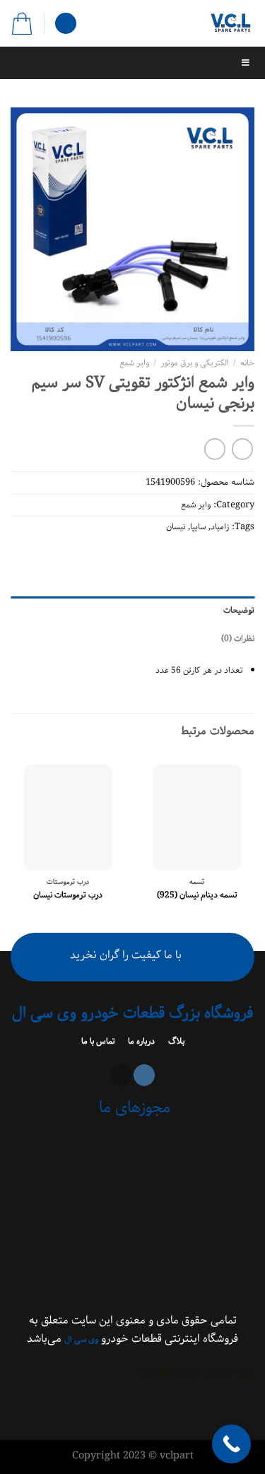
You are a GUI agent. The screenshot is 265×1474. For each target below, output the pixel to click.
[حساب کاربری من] (65, 24)
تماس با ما (99, 1041)
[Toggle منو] (132, 63)
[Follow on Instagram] (144, 1075)
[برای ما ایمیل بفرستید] (120, 1075)
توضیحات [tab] (238, 610)
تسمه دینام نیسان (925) (197, 895)
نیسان (175, 526)
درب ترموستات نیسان (67, 895)
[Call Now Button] (231, 1444)
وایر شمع (134, 362)
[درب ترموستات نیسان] (68, 818)
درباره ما (140, 1041)
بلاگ (175, 1041)
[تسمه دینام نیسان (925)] (197, 818)
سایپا (198, 526)
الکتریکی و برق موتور (194, 362)
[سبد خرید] (22, 23)
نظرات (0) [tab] (237, 638)
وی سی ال (81, 1339)
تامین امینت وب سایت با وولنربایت (197, 1371)
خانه (247, 362)
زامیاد (220, 526)
